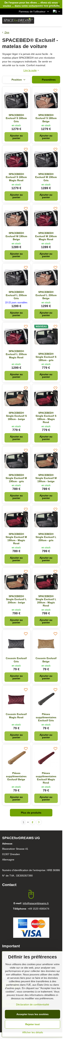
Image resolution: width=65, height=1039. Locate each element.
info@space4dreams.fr (36, 903)
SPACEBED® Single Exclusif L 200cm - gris (46, 537)
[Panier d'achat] (49, 20)
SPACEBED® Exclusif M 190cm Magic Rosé (46, 236)
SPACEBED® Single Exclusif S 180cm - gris (46, 357)
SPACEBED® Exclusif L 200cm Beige (46, 295)
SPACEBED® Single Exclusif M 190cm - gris (16, 478)
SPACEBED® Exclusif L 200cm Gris (16, 295)
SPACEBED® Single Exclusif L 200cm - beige (16, 599)
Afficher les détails (32, 1032)
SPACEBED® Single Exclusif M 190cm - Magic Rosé (16, 539)
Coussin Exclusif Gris (16, 660)
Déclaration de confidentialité (32, 1004)
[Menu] (58, 20)
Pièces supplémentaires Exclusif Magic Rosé (46, 778)
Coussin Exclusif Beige (46, 660)
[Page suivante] (39, 822)
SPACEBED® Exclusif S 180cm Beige (46, 118)
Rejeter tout (32, 1024)
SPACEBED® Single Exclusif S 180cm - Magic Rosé (46, 417)
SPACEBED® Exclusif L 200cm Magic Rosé (16, 354)
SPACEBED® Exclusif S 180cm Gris (16, 118)
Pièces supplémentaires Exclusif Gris (46, 717)
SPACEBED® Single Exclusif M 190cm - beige (46, 478)
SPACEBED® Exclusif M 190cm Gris (46, 177)
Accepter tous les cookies (32, 1014)
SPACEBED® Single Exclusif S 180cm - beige (16, 416)
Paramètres (48, 79)
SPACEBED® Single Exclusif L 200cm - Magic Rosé (46, 601)
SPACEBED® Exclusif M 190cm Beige (16, 236)
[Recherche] (40, 20)
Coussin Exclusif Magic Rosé (16, 716)
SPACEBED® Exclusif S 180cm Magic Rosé (16, 177)
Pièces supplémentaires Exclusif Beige (16, 776)
